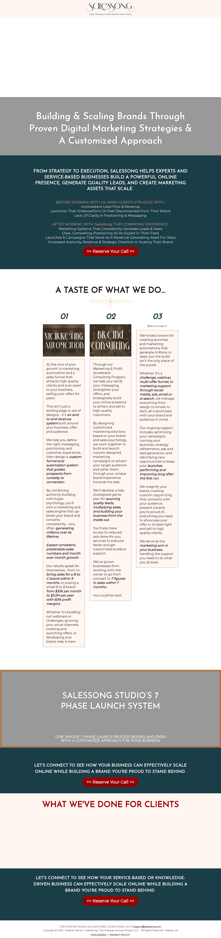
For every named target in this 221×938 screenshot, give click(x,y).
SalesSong (91, 930)
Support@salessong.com (147, 926)
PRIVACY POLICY (120, 934)
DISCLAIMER (98, 934)
